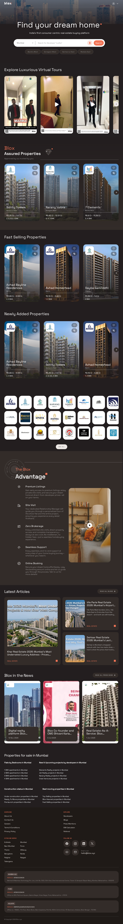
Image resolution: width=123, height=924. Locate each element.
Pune (22, 846)
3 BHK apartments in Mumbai (16, 776)
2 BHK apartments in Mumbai (16, 773)
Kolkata (7, 842)
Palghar (7, 857)
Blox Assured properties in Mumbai (57, 799)
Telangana (8, 861)
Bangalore (8, 854)
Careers (7, 824)
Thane (6, 850)
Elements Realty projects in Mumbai (53, 770)
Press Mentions (70, 824)
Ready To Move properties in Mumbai (19, 799)
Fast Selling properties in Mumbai (56, 802)
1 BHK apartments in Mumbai (15, 770)
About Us (8, 816)
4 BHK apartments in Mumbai (16, 779)
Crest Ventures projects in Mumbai (53, 779)
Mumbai (23, 842)
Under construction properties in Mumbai (21, 796)
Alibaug (23, 850)
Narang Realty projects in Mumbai (52, 776)
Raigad (23, 857)
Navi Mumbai (9, 846)
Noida (22, 854)
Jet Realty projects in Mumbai (51, 773)
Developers (68, 816)
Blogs (66, 820)
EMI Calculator (69, 827)
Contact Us (8, 820)
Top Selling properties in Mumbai (56, 796)
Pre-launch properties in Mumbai (17, 802)
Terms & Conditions (12, 827)
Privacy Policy (9, 831)
